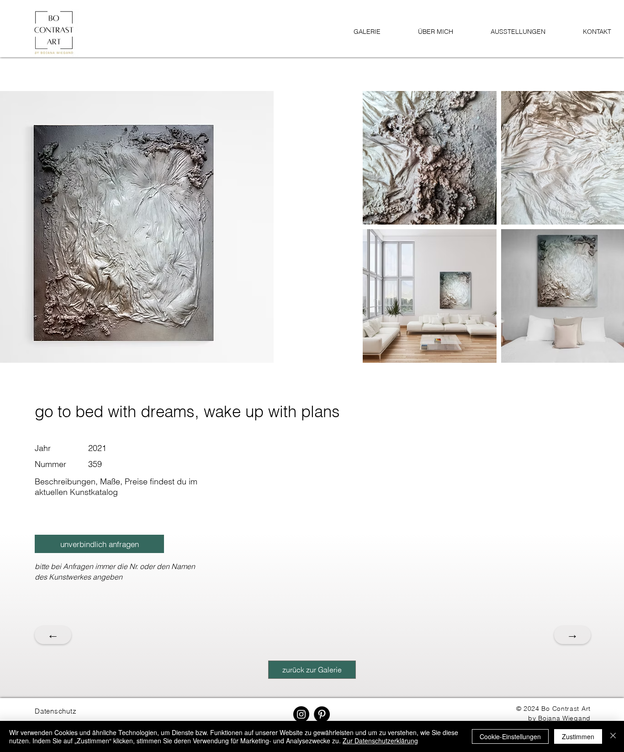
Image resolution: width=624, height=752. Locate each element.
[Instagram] (301, 714)
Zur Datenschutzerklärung (380, 740)
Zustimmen (578, 736)
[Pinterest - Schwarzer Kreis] (322, 714)
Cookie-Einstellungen (510, 736)
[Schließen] (613, 736)
